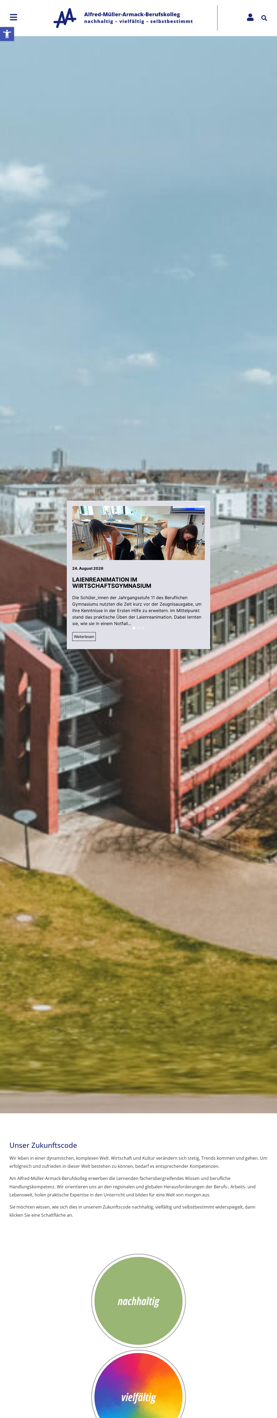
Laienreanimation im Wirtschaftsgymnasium (111, 582)
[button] (7, 34)
